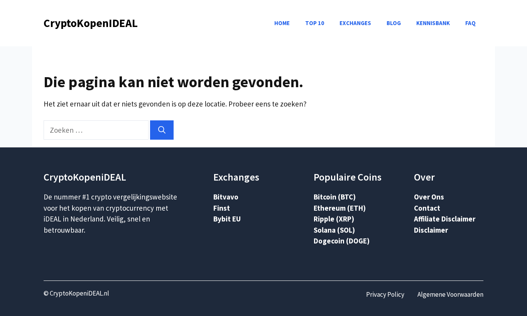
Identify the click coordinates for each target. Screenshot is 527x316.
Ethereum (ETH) (340, 208)
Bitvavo (225, 196)
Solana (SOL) (334, 230)
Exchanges (355, 23)
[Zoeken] (162, 130)
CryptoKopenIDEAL (91, 23)
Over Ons (429, 196)
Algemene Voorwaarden (450, 294)
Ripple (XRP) (334, 218)
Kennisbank (433, 23)
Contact (427, 208)
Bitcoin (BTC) (335, 196)
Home (282, 23)
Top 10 (314, 23)
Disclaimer (431, 230)
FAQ (470, 23)
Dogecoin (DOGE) (342, 240)
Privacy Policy (385, 294)
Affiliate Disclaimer (444, 218)
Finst (221, 208)
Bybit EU (227, 218)
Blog (394, 23)
